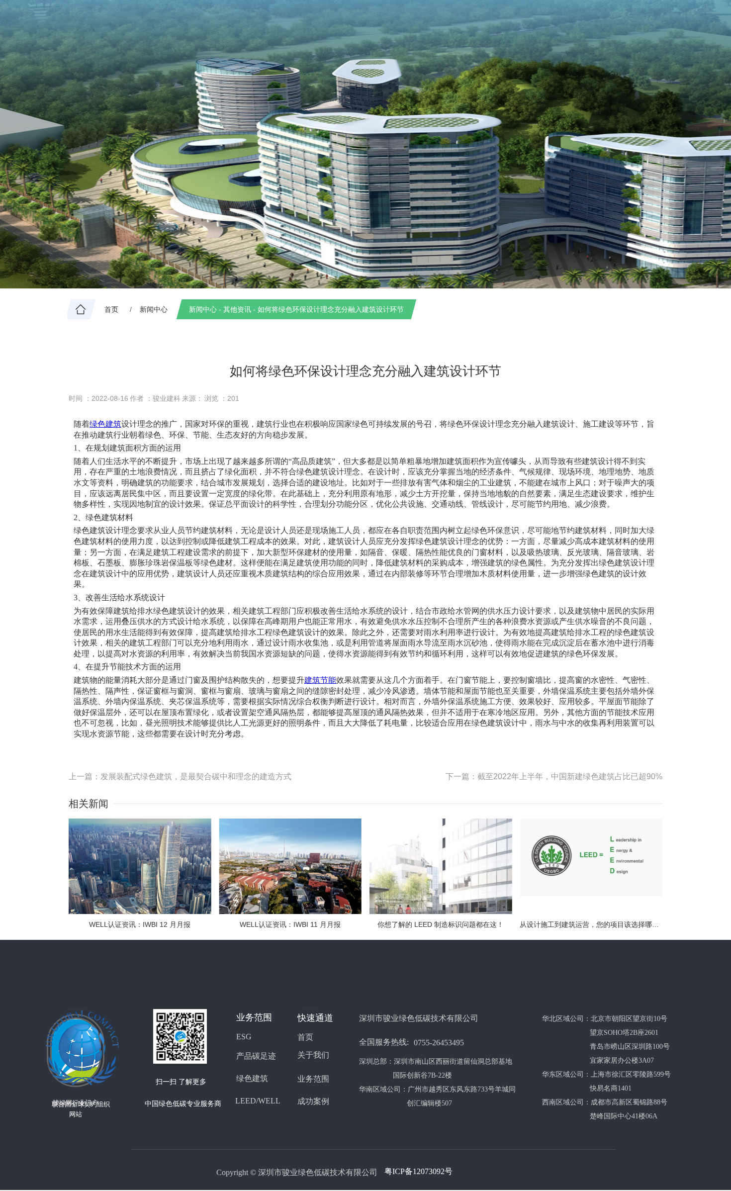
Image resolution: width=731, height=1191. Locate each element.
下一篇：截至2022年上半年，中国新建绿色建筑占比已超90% (554, 776)
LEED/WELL (257, 1101)
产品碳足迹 (256, 1056)
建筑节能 (320, 680)
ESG (244, 1036)
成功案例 (313, 1101)
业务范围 (313, 1079)
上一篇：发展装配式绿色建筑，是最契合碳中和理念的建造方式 (180, 776)
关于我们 (313, 1055)
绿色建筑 (105, 424)
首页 (305, 1037)
